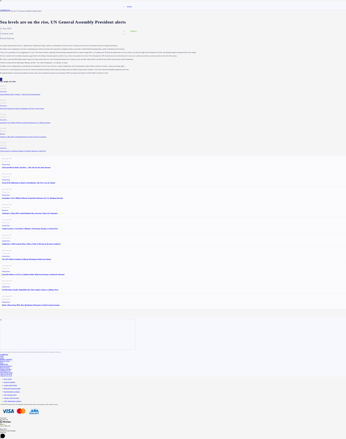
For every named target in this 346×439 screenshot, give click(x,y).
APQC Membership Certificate (12, 401)
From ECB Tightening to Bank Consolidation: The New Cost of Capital (22, 108)
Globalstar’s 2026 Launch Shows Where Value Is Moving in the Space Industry (31, 244)
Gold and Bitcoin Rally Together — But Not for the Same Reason (20, 94)
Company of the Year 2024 (11, 398)
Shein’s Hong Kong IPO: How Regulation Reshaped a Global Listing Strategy (31, 305)
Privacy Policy (8, 379)
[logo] (5, 10)
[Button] (1, 79)
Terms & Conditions (9, 382)
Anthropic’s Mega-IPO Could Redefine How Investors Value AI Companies (23, 137)
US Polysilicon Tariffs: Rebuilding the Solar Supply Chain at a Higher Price (30, 290)
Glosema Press (3, 91)
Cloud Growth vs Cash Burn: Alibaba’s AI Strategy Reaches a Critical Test (23, 151)
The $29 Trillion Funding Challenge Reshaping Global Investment (26, 259)
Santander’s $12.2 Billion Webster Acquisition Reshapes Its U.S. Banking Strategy (25, 122)
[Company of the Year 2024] (68, 349)
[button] (173, 418)
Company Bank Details (10, 385)
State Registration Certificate (12, 392)
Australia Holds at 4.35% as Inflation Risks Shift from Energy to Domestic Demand (33, 274)
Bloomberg (2, 134)
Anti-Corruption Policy (10, 395)
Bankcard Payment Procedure (12, 388)
